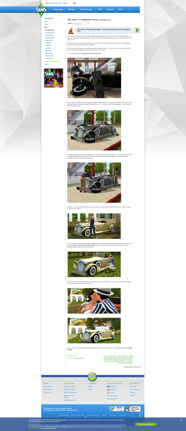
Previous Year (49, 61)
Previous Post (128, 367)
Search (65, 3)
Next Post (137, 367)
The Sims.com (48, 389)
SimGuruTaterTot (79, 358)
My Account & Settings (69, 396)
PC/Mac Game (112, 357)
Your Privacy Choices (146, 424)
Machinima (124, 356)
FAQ (90, 389)
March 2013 (49, 53)
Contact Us (122, 415)
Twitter (112, 393)
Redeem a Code (69, 389)
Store (100, 9)
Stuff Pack (110, 359)
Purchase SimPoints (70, 392)
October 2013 (49, 35)
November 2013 (50, 32)
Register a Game (69, 386)
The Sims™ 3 (48, 386)
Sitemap (132, 395)
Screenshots (113, 356)
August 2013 (49, 40)
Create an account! (55, 3)
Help (120, 9)
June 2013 (48, 45)
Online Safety (113, 415)
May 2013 (48, 48)
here (127, 43)
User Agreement (64, 415)
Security (104, 415)
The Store (133, 386)
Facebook (113, 386)
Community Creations (126, 359)
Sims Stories (108, 361)
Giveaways (129, 361)
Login (47, 3)
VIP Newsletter (112, 396)
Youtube (112, 389)
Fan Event (116, 359)
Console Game (121, 357)
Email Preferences (70, 400)
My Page (71, 9)
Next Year (56, 61)
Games (110, 9)
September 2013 (50, 37)
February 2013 (49, 55)
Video (119, 356)
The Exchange (86, 9)
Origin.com (47, 392)
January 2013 (49, 58)
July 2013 (48, 43)
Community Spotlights (119, 361)
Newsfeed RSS (112, 399)
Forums (132, 392)
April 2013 (48, 50)
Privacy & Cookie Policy (78, 415)
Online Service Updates (93, 415)
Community (58, 9)
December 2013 (50, 30)
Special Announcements (125, 363)
